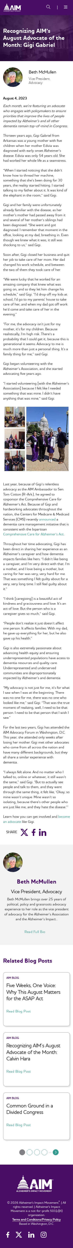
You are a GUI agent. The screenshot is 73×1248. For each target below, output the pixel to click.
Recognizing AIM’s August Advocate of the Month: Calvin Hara (33, 1052)
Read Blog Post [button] (18, 1011)
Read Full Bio (35, 931)
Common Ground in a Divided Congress (29, 1108)
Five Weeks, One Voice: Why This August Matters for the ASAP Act (33, 992)
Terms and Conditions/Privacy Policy (36, 1219)
